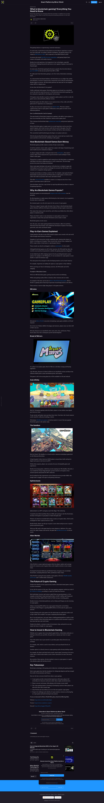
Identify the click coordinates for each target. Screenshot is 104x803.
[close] (64, 756)
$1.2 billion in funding (35, 591)
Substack (46, 800)
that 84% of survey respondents (49, 57)
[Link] (28, 142)
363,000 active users (62, 530)
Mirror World (39, 321)
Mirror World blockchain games (58, 281)
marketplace (60, 153)
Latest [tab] (34, 742)
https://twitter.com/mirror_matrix (43, 703)
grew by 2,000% (34, 71)
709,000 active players (42, 420)
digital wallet (56, 107)
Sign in (100, 2)
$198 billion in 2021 (40, 54)
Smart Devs (33, 6)
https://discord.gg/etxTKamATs (42, 706)
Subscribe (94, 2)
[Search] (86, 2)
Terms (55, 794)
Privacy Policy (61, 779)
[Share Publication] (89, 2)
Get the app (57, 797)
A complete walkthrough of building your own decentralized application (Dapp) (45, 750)
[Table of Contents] (1, 401)
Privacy (52, 794)
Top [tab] (31, 742)
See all (32, 776)
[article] (52, 750)
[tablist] (33, 743)
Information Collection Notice (51, 779)
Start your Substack (49, 797)
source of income (39, 179)
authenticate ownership (55, 121)
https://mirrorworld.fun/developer (43, 700)
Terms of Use (57, 778)
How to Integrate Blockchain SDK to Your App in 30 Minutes (44, 746)
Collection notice (61, 794)
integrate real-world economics (58, 193)
